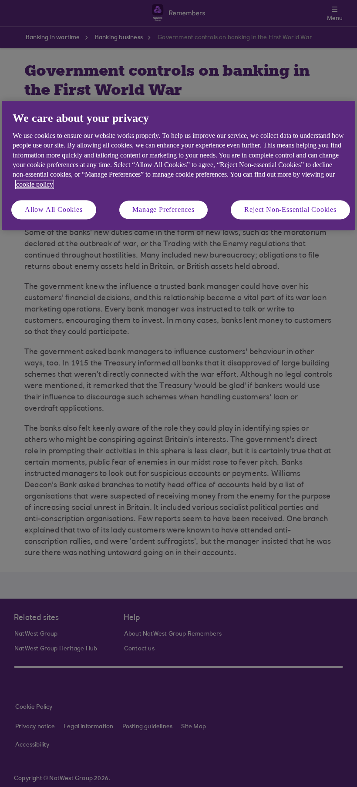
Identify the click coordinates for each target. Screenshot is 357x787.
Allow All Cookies (54, 209)
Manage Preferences (163, 209)
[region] (178, 166)
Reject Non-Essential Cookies (290, 209)
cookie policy (34, 184)
